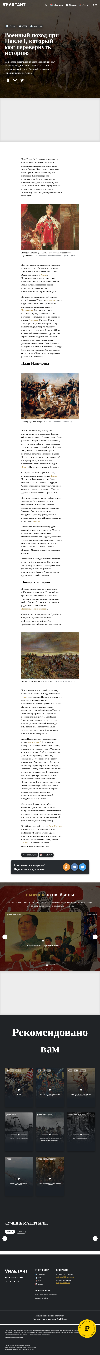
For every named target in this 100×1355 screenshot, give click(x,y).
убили (24, 697)
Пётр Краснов (55, 826)
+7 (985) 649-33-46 (31, 1347)
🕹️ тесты (38, 1281)
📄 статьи (39, 1278)
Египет (54, 476)
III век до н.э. (51, 1159)
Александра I (34, 742)
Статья (10, 26)
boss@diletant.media (21, 1347)
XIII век (50, 1114)
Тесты (39, 1070)
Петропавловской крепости (34, 609)
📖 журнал (39, 1284)
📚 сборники (40, 1274)
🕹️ (83, 5)
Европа (12, 1070)
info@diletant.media (63, 1283)
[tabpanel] (43, 937)
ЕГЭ (8, 1070)
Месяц (21, 1232)
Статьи (10, 914)
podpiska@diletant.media (65, 1277)
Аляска (44, 275)
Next (95, 937)
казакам (36, 521)
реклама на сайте (41, 1298)
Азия (14, 914)
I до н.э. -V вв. (82, 1070)
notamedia (47, 1334)
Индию (24, 467)
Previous (4, 937)
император (50, 300)
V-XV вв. (49, 1070)
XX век (19, 914)
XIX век (82, 1114)
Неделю (10, 1232)
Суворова (33, 320)
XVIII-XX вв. (18, 1070)
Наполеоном (27, 310)
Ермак (24, 842)
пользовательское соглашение (46, 1295)
